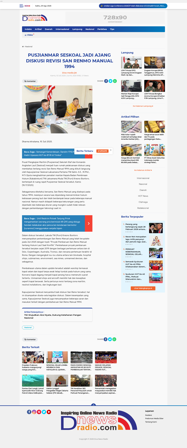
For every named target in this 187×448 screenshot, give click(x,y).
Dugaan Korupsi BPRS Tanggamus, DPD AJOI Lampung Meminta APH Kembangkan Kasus (154, 72)
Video (30, 35)
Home (27, 6)
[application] (93, 445)
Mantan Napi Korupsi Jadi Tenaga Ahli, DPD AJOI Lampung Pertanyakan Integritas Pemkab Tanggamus (130, 96)
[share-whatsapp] (115, 81)
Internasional (62, 29)
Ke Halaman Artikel (142, 170)
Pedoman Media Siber (154, 418)
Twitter (45, 415)
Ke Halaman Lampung (142, 106)
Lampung (77, 29)
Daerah (48, 29)
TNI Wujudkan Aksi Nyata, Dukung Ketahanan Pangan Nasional (52, 316)
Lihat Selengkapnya (142, 288)
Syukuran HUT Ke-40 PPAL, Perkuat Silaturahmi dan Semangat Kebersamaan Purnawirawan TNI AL (136, 276)
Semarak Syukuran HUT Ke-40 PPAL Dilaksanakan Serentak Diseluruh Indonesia (136, 264)
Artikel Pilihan (130, 116)
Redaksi (148, 415)
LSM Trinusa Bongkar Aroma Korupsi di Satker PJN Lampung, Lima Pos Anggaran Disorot (154, 96)
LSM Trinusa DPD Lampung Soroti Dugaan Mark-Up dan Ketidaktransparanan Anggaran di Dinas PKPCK (131, 72)
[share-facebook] (106, 81)
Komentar (31, 81)
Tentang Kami (151, 422)
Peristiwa (102, 29)
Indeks (28, 29)
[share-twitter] (110, 81)
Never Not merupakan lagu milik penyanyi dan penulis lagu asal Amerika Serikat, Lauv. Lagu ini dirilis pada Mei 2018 (136, 239)
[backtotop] (93, 405)
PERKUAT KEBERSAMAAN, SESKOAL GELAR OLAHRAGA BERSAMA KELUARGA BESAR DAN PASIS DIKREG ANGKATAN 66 (136, 251)
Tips (112, 29)
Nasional (90, 29)
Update (103, 151)
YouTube (51, 415)
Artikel (38, 29)
